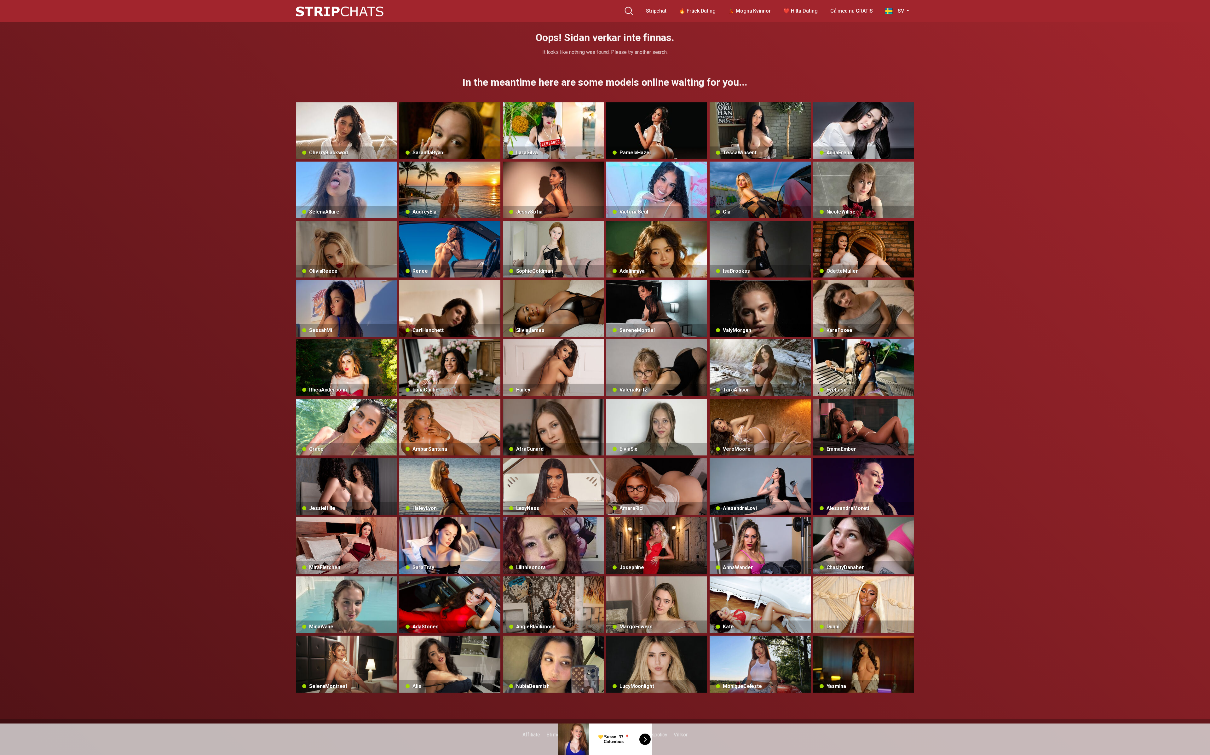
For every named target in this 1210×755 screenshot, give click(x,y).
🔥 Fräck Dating (697, 11)
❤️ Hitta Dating (800, 11)
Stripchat (656, 11)
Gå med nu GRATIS (851, 11)
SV (899, 11)
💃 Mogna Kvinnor (749, 11)
